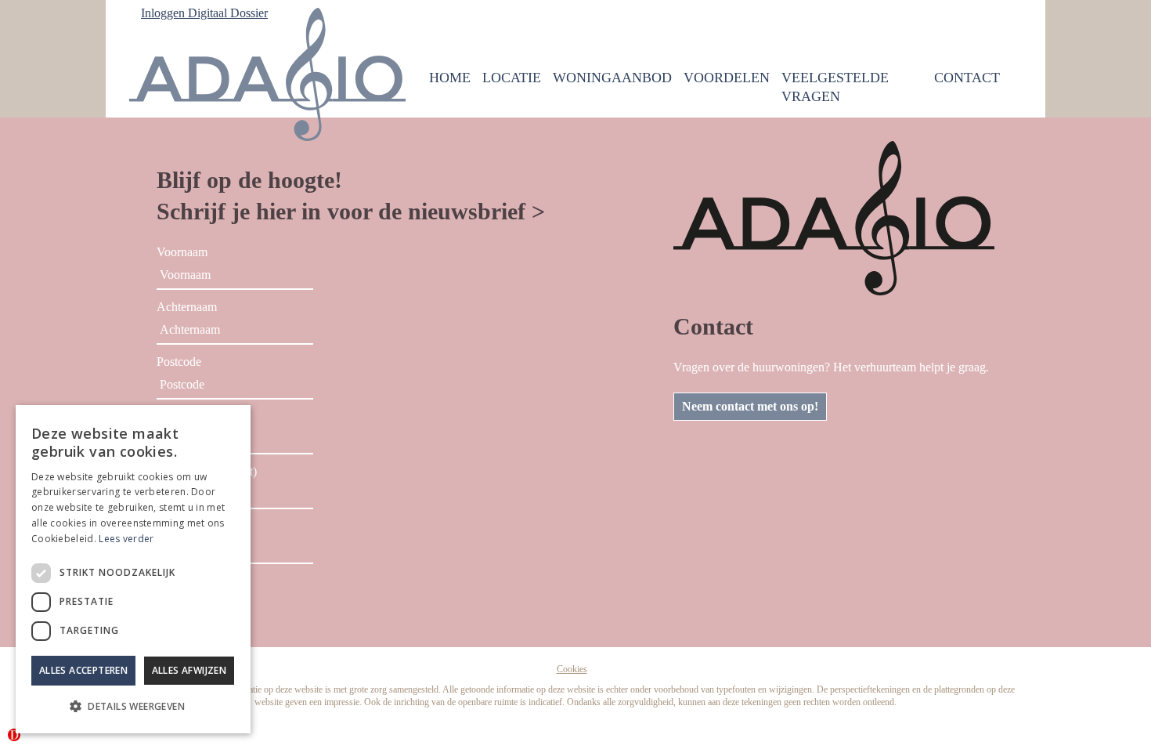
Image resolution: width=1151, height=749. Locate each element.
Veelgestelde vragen (835, 87)
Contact (967, 77)
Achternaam (187, 306)
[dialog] (133, 569)
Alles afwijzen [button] (189, 670)
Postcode (179, 361)
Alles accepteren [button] (83, 670)
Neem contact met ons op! (750, 406)
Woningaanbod (612, 77)
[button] (133, 707)
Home (450, 77)
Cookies (572, 669)
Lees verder (126, 538)
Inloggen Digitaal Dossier (204, 13)
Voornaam (182, 252)
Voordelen (727, 77)
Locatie (511, 77)
